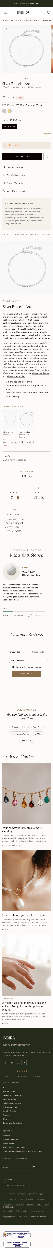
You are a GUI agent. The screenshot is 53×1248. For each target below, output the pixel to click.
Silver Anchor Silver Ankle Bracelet (24, 434)
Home (5, 21)
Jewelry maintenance (12, 1095)
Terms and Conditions (12, 1123)
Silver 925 (26, 740)
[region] (26, 590)
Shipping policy (9, 1217)
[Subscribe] (33, 1167)
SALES (38, 734)
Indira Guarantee (10, 1107)
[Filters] (5, 660)
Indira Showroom (10, 1139)
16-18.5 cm (9, 126)
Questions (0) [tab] (38, 652)
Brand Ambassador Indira (14, 1147)
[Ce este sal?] (17, 1235)
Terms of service (37, 1211)
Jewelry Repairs (9, 1111)
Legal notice (22, 1217)
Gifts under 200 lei (20, 734)
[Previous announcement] (3, 4)
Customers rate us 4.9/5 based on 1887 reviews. (22, 1076)
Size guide (46, 134)
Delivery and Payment (12, 1103)
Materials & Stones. (27, 235)
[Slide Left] (20, 79)
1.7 (13, 498)
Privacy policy (22, 1211)
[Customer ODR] (17, 1244)
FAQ (5, 1087)
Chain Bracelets (31, 21)
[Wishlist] (36, 12)
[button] (6, 12)
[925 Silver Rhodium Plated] (4, 111)
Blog (5, 1119)
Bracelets (16, 21)
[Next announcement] (50, 4)
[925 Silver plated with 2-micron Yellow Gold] (9, 111)
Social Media (8, 1143)
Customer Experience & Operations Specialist (22, 1151)
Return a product (10, 1099)
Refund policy (8, 1211)
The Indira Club (9, 1091)
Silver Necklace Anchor (9, 433)
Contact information (38, 1217)
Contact (6, 1115)
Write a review (26, 673)
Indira (12, 1207)
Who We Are (8, 1136)
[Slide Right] (33, 79)
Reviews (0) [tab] (14, 652)
